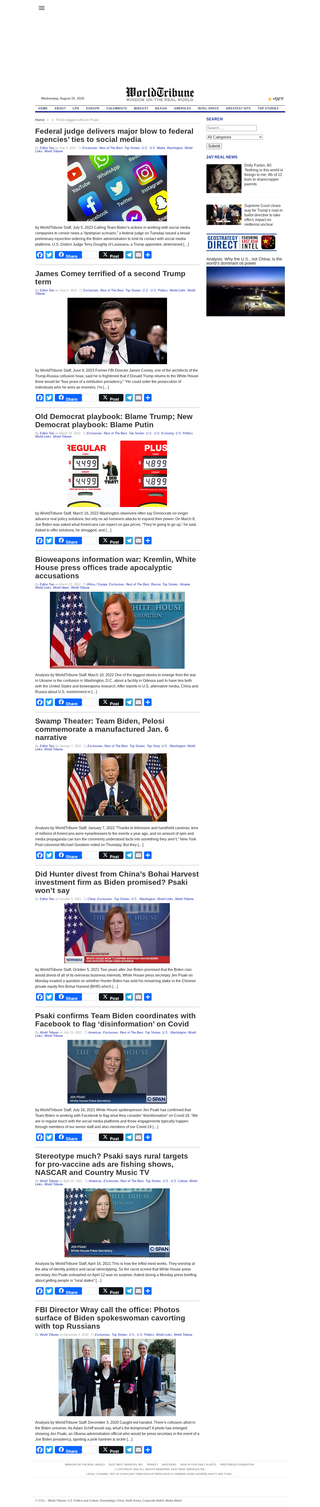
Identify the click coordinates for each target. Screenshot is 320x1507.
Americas (182, 108)
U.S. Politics (159, 290)
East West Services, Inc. (126, 1464)
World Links (178, 290)
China (91, 899)
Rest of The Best (111, 148)
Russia (155, 584)
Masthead (169, 1464)
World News (61, 587)
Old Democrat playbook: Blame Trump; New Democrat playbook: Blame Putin (114, 420)
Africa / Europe (97, 584)
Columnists (116, 108)
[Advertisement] (160, 52)
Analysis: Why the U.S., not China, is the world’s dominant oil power (244, 261)
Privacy (152, 1464)
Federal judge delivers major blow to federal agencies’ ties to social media (114, 135)
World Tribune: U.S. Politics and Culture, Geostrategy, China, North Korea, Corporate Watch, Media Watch (114, 1500)
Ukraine (185, 584)
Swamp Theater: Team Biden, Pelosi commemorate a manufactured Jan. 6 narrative (102, 729)
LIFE (76, 108)
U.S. (145, 148)
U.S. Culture (179, 1181)
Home (40, 120)
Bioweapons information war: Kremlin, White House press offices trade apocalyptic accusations (115, 567)
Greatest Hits (238, 108)
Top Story (153, 746)
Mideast (141, 108)
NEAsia (161, 108)
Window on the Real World (85, 1464)
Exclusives (89, 148)
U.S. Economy (164, 433)
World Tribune (53, 151)
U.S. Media (157, 148)
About (60, 108)
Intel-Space (208, 108)
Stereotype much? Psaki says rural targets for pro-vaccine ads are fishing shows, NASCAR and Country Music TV (111, 1164)
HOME (43, 108)
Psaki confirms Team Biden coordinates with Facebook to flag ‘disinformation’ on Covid (115, 1019)
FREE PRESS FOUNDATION (237, 1464)
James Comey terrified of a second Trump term (110, 277)
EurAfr (93, 108)
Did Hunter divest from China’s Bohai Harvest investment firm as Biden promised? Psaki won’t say (117, 882)
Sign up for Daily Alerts (198, 1464)
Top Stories (268, 108)
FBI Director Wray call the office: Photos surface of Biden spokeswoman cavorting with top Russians (110, 1317)
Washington (175, 148)
